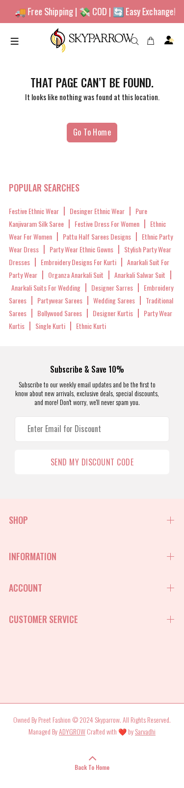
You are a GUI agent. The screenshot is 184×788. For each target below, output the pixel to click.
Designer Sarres (112, 287)
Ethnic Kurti (91, 326)
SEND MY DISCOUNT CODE (92, 462)
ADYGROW (72, 731)
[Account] (169, 40)
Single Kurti (50, 326)
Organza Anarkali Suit (76, 275)
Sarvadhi (145, 731)
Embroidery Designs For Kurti (78, 262)
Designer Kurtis (113, 313)
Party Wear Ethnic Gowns (81, 249)
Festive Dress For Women (107, 223)
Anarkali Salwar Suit (139, 275)
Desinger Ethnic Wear (97, 211)
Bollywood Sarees (59, 313)
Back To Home (92, 767)
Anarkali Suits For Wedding (45, 287)
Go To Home (92, 132)
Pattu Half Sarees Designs (97, 236)
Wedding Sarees (114, 300)
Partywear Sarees (59, 300)
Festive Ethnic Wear (34, 211)
